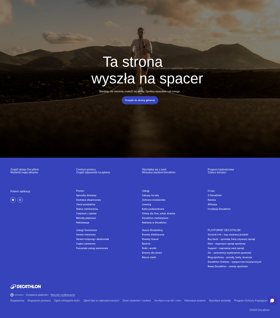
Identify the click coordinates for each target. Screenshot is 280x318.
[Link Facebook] (13, 199)
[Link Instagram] (20, 199)
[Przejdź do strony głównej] (25, 286)
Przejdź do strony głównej (140, 100)
